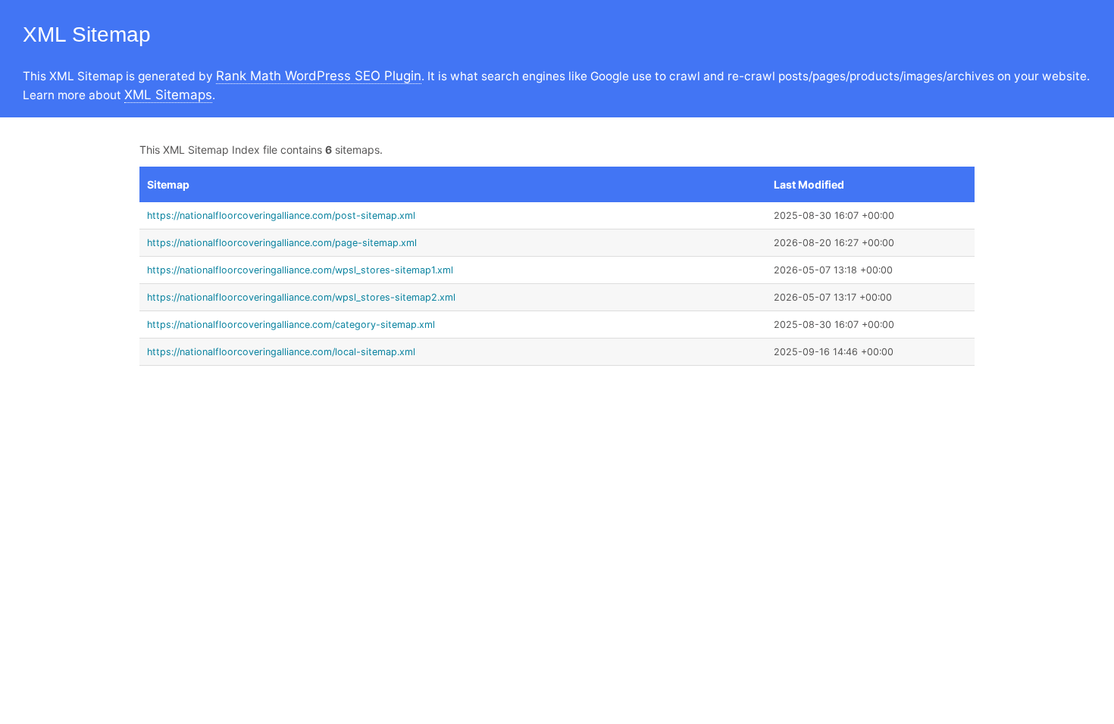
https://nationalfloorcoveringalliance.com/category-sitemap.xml (291, 324)
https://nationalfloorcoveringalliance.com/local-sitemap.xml (281, 351)
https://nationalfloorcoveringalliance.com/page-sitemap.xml (282, 242)
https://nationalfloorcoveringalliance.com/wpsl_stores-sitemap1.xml (300, 270)
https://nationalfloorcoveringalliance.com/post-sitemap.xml (281, 215)
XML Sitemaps (168, 94)
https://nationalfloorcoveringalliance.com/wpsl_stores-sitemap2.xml (301, 297)
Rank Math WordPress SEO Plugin (318, 75)
